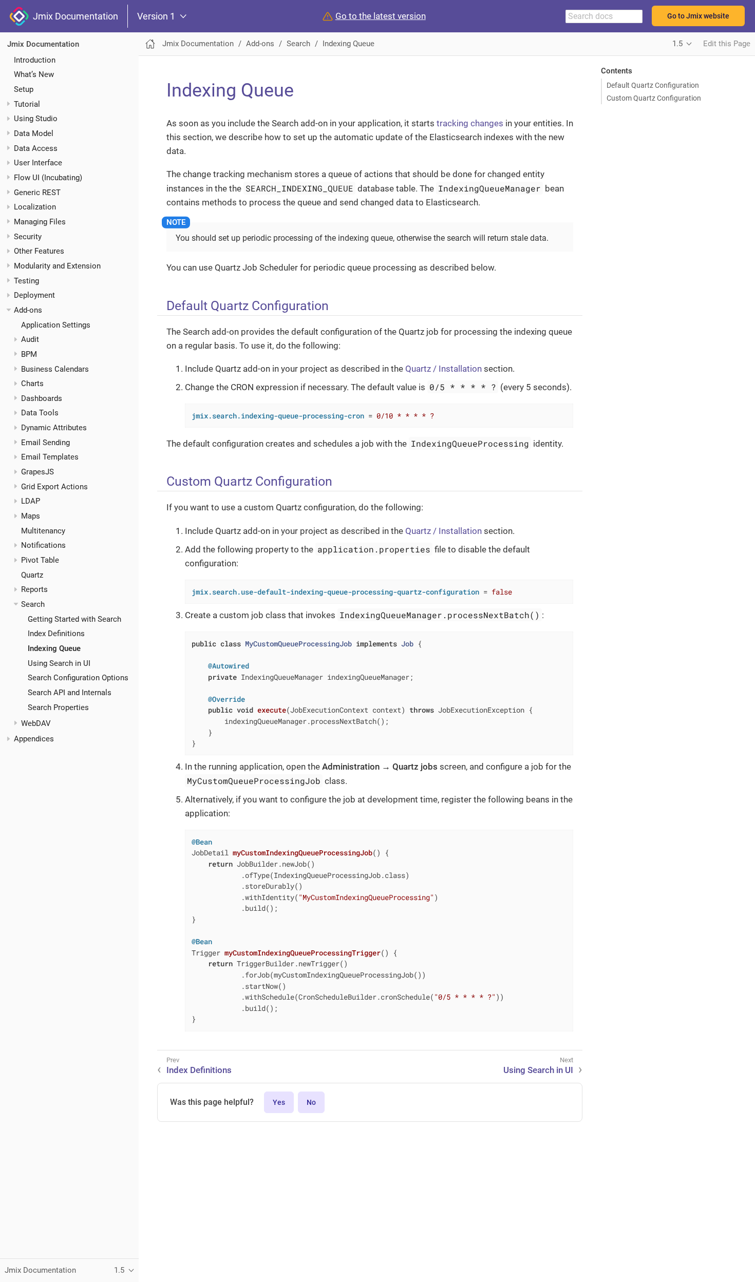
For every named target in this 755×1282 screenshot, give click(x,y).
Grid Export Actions (54, 486)
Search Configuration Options (78, 677)
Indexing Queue (54, 648)
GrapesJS (37, 471)
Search (33, 604)
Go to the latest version (380, 16)
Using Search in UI (59, 662)
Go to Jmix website (698, 16)
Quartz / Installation (443, 368)
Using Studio (36, 118)
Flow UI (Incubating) (48, 177)
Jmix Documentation (73, 16)
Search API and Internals (69, 692)
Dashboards (41, 398)
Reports (34, 589)
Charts (32, 383)
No (311, 1102)
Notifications (43, 545)
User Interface (38, 162)
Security (28, 236)
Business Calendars (55, 368)
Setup (23, 89)
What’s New (34, 74)
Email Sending (45, 442)
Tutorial (27, 103)
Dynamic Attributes (54, 427)
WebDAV (36, 723)
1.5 (677, 43)
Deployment (34, 295)
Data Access (36, 147)
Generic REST (37, 192)
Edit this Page (726, 43)
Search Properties (58, 707)
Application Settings (55, 324)
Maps (30, 516)
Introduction (34, 59)
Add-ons (28, 310)
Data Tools (40, 412)
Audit (30, 339)
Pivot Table (40, 560)
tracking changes (470, 123)
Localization (35, 207)
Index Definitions (56, 633)
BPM (29, 354)
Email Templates (50, 457)
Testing (26, 280)
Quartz (32, 574)
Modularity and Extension (57, 266)
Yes (279, 1102)
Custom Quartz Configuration (654, 98)
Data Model (33, 133)
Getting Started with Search (74, 618)
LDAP (30, 501)
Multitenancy (43, 530)
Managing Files (40, 221)
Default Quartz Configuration (653, 85)
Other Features (39, 251)
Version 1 (156, 16)
